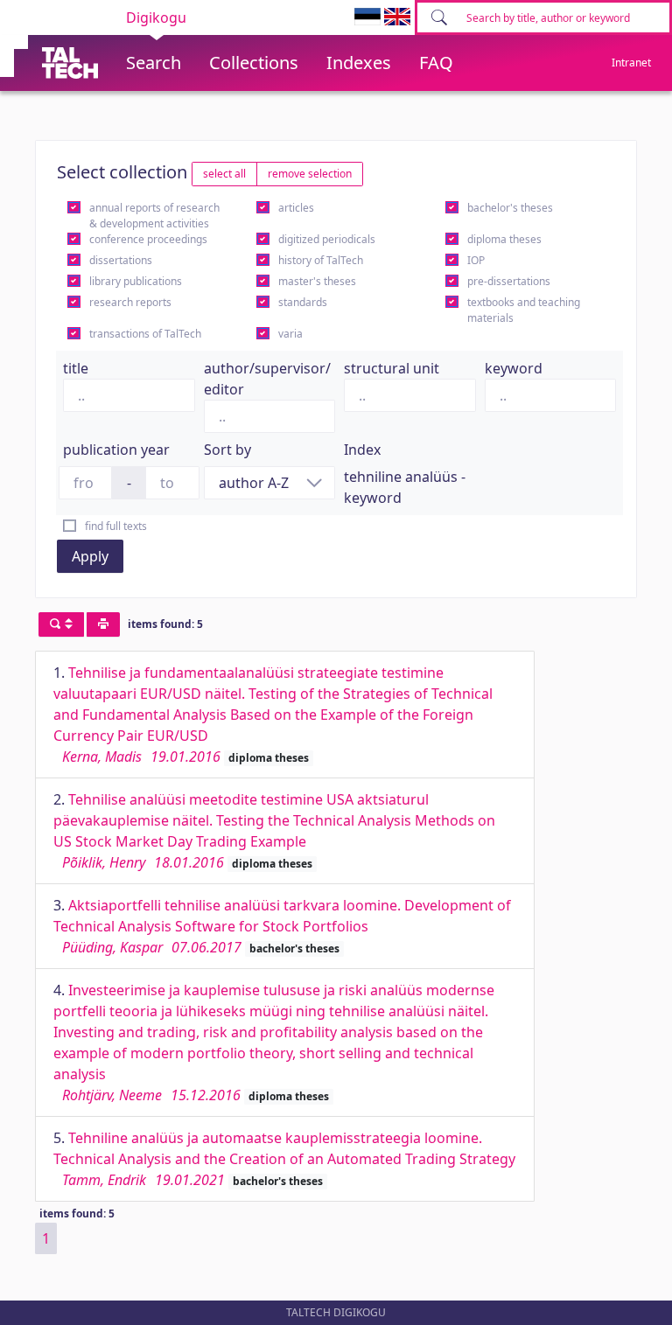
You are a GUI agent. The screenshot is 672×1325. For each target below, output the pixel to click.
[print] (103, 624)
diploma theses (504, 239)
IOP (476, 260)
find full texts (116, 526)
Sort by (227, 449)
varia (290, 333)
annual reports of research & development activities (154, 215)
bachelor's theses (510, 207)
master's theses (317, 281)
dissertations (120, 260)
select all (224, 173)
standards (302, 302)
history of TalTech (320, 260)
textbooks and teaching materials (523, 310)
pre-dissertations (508, 281)
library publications (135, 281)
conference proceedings (148, 239)
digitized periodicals (326, 239)
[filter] (61, 624)
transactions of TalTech (145, 333)
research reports (130, 302)
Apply (90, 556)
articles (296, 207)
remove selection (310, 173)
